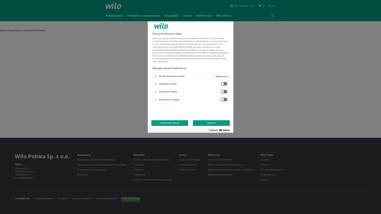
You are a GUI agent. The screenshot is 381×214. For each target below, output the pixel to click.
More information (160, 61)
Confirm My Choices (169, 123)
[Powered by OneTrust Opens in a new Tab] (220, 131)
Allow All (211, 123)
